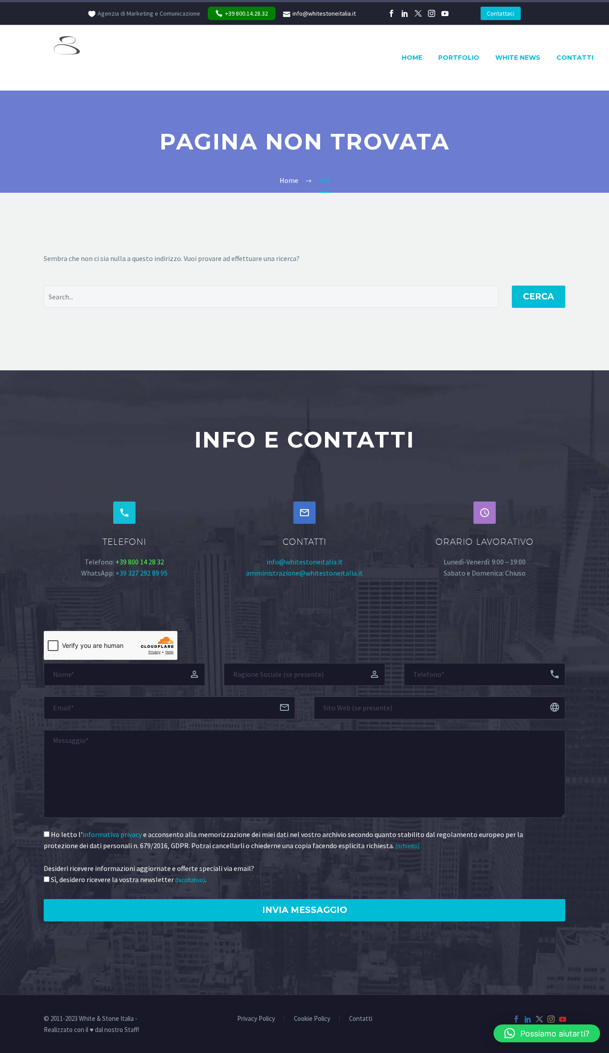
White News (517, 58)
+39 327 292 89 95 (141, 572)
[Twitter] (418, 13)
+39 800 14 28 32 (139, 561)
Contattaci (500, 13)
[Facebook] (391, 13)
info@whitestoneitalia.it (324, 13)
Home (412, 58)
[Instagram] (431, 13)
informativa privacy (112, 834)
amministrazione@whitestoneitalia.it (304, 572)
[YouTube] (445, 13)
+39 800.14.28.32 (246, 13)
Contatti (574, 58)
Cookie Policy (312, 1019)
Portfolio (458, 58)
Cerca (538, 296)
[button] (547, 1033)
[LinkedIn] (404, 13)
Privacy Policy (256, 1019)
